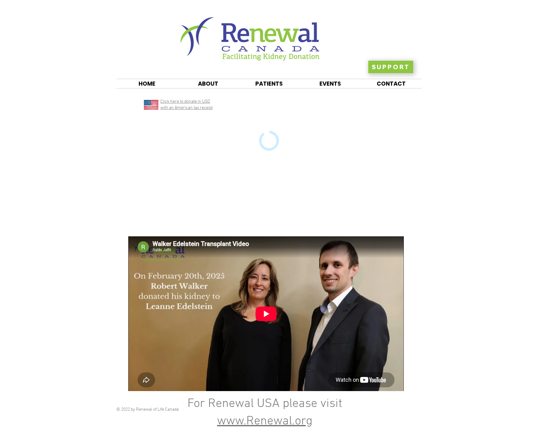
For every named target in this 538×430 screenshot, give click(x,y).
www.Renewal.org (265, 421)
